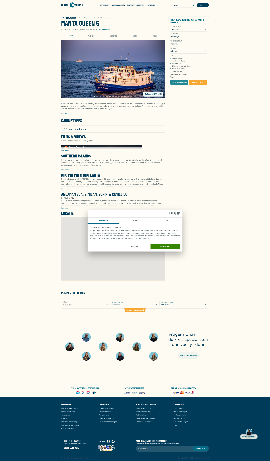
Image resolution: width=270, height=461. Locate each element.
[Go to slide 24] (128, 96)
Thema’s (64, 418)
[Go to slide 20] (122, 96)
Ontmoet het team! (180, 418)
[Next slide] (161, 69)
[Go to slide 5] (100, 96)
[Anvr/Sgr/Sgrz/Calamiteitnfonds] (86, 393)
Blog (175, 425)
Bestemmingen (178, 408)
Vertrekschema (104, 415)
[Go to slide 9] (106, 96)
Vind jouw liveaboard (106, 408)
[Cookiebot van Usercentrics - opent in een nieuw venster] (171, 213)
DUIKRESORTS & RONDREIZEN (135, 5)
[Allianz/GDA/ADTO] (135, 393)
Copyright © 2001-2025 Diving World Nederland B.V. (193, 458)
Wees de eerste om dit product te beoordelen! (95, 18)
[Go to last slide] (65, 69)
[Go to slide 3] (97, 96)
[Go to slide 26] (131, 96)
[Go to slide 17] (118, 96)
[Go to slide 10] (107, 96)
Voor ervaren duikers (68, 428)
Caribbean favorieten (143, 422)
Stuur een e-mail (71, 448)
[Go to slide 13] (112, 96)
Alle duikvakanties (118, 5)
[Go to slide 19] (121, 96)
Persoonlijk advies (187, 355)
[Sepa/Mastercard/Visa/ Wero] (184, 393)
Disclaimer (82, 458)
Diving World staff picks (144, 408)
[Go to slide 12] (110, 96)
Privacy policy (65, 458)
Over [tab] (166, 220)
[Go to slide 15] (115, 96)
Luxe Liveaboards (105, 411)
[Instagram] (108, 441)
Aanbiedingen (66, 415)
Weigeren (134, 246)
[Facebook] (113, 441)
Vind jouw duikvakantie (69, 408)
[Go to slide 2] (96, 96)
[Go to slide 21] (124, 96)
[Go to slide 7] (103, 96)
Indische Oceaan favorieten (145, 418)
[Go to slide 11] (109, 96)
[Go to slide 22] (125, 96)
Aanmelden (200, 449)
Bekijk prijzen (197, 82)
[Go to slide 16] (116, 96)
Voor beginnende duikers (70, 425)
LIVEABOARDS (151, 5)
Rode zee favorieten (143, 411)
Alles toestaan (165, 246)
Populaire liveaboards (106, 418)
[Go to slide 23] (127, 96)
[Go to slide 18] (119, 96)
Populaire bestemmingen (69, 422)
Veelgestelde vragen (180, 422)
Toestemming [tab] (103, 220)
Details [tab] (135, 220)
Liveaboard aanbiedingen (108, 422)
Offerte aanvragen (179, 82)
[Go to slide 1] (94, 96)
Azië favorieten (141, 415)
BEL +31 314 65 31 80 (72, 441)
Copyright (89, 458)
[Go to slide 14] (113, 96)
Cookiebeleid (74, 458)
